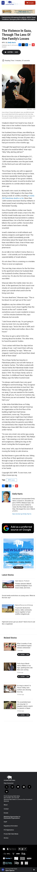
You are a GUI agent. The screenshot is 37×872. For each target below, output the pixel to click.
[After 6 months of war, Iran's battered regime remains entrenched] (10, 647)
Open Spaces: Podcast (22, 581)
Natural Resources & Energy (24, 605)
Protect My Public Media (11, 834)
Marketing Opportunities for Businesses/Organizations (12, 817)
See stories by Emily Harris (21, 514)
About (5, 805)
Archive (6, 838)
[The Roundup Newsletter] (18, 553)
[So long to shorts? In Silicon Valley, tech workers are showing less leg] (10, 689)
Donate (31, 3)
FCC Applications (9, 830)
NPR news (11, 480)
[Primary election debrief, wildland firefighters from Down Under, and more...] (8, 584)
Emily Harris (12, 42)
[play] (3, 870)
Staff (5, 822)
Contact (6, 809)
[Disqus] (18, 746)
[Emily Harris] (6, 496)
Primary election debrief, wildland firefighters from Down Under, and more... (23, 586)
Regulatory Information (11, 826)
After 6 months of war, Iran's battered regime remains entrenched (24, 646)
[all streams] (34, 869)
